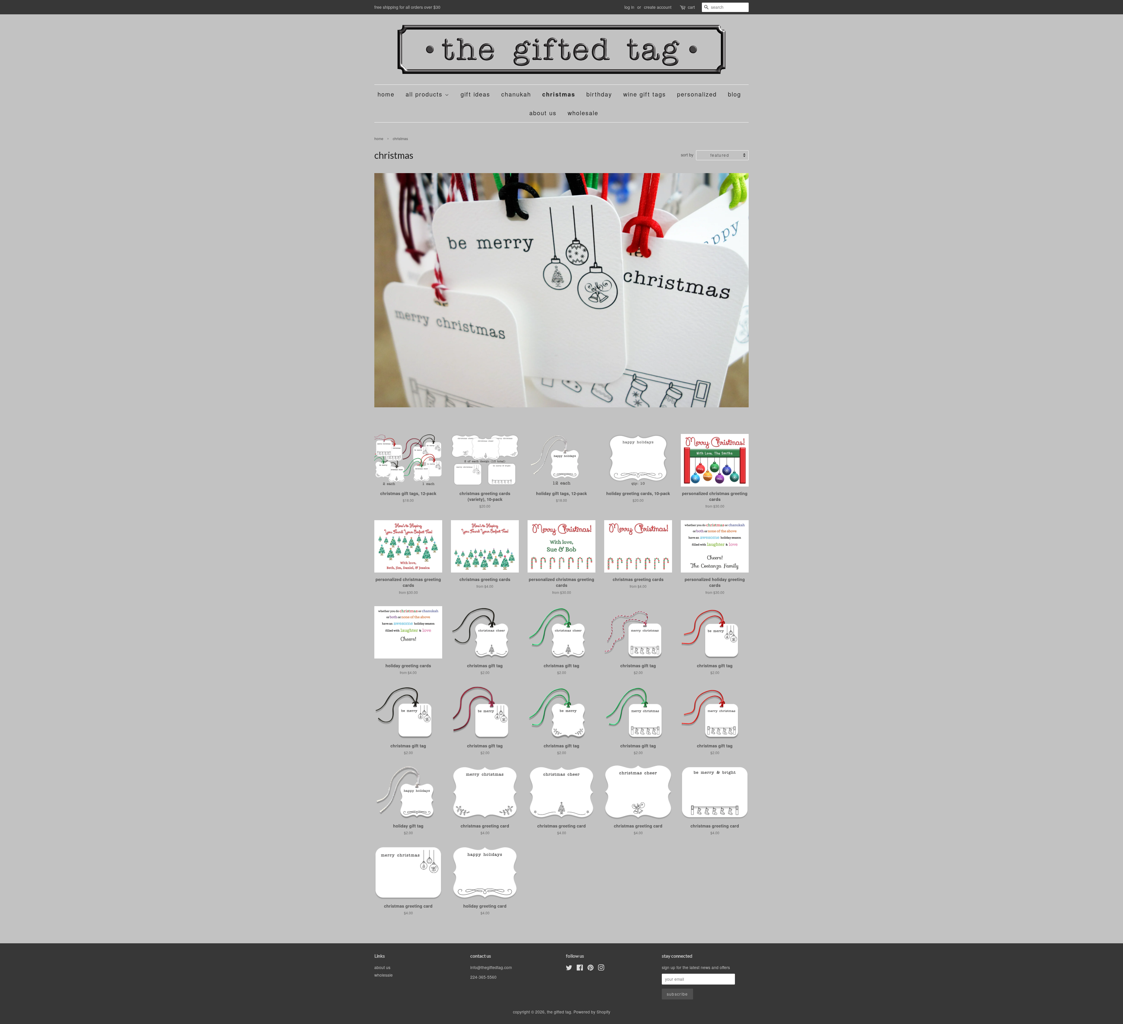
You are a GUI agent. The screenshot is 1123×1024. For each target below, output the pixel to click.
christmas (558, 94)
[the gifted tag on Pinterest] (590, 968)
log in (629, 7)
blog (734, 94)
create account (657, 7)
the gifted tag (559, 1012)
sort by (687, 154)
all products (425, 94)
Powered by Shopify (591, 1012)
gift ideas (475, 94)
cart (691, 7)
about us (543, 112)
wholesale (583, 112)
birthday (599, 94)
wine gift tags (644, 94)
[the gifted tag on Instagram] (601, 968)
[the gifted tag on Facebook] (579, 968)
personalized (697, 94)
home (386, 94)
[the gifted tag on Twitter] (569, 968)
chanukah (516, 94)
